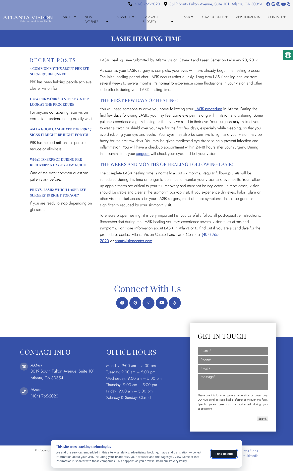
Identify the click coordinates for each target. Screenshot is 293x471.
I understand (224, 453)
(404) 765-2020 (146, 4)
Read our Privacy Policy (171, 461)
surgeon (142, 153)
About (68, 17)
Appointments (248, 17)
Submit (262, 418)
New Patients (91, 19)
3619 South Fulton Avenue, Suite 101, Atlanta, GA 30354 (215, 4)
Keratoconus (213, 17)
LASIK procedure (208, 109)
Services (124, 17)
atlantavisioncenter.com (133, 241)
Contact (275, 17)
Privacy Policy (249, 450)
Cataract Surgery (150, 19)
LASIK (186, 17)
